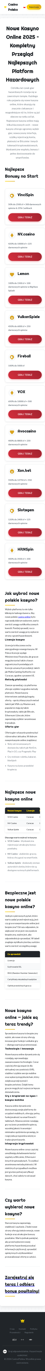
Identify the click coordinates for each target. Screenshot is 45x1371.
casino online (24, 617)
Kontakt (22, 1329)
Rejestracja (34, 7)
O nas (12, 1329)
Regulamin (29, 1332)
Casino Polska (13, 7)
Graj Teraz (25, 217)
